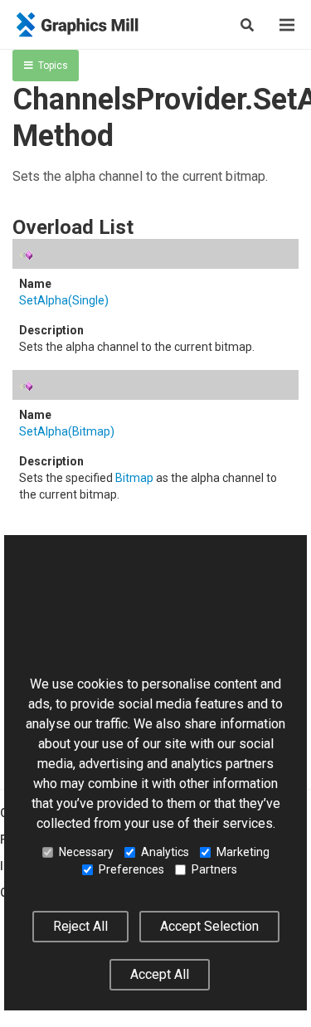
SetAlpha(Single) (64, 300)
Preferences (131, 869)
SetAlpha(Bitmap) (66, 431)
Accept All (159, 974)
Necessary (86, 852)
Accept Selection (209, 926)
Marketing (243, 852)
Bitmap (134, 477)
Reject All (80, 926)
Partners (214, 869)
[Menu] (287, 25)
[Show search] (247, 25)
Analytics (165, 852)
